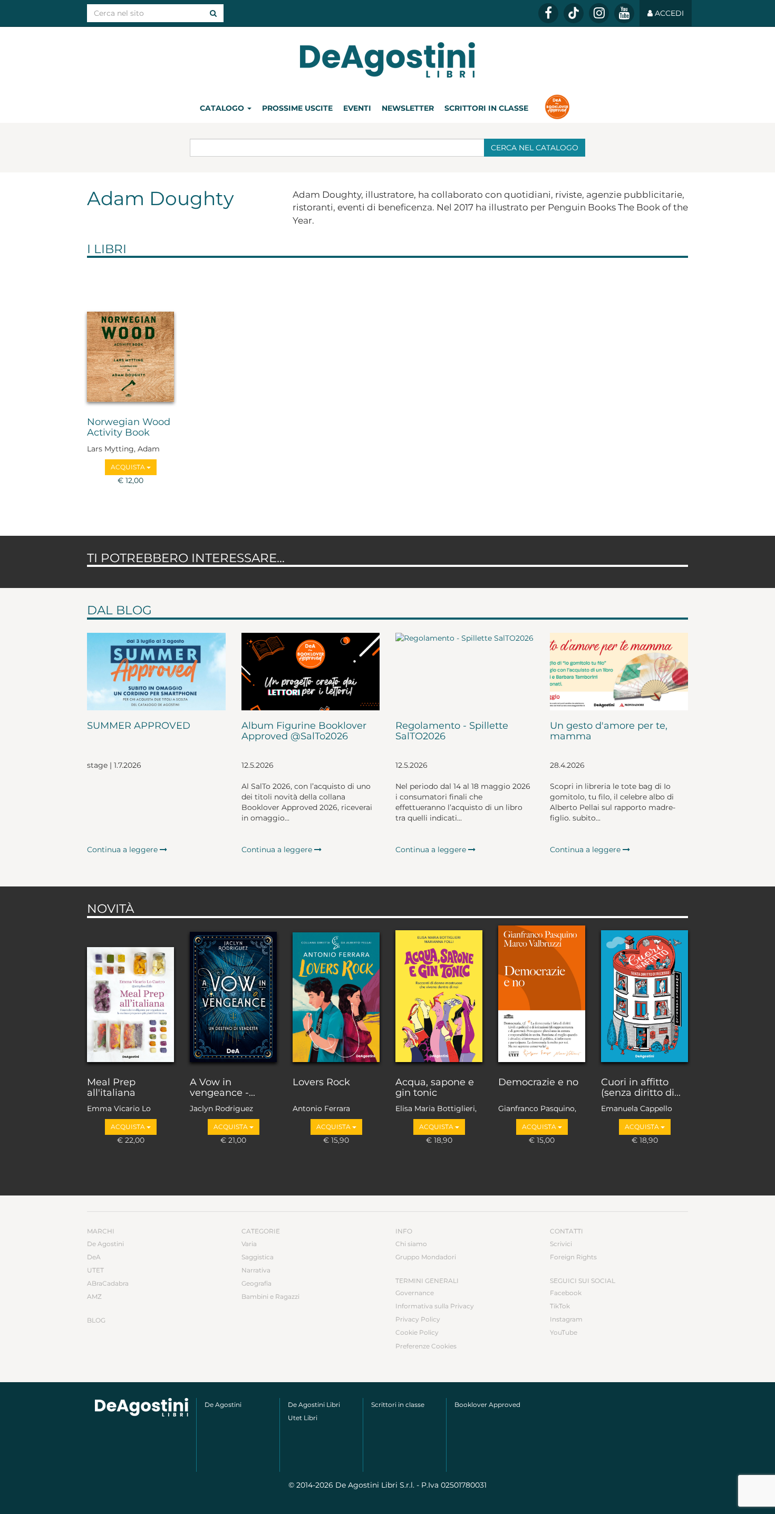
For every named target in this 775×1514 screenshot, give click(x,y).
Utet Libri (302, 1418)
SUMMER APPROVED (138, 726)
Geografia (256, 1283)
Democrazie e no (538, 1082)
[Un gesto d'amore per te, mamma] (619, 672)
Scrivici (561, 1244)
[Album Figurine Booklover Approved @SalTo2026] (310, 672)
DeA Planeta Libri (387, 60)
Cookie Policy (417, 1332)
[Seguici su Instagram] (599, 13)
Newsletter (408, 108)
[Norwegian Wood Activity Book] (130, 335)
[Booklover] (557, 108)
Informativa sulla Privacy (434, 1306)
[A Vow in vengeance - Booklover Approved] (233, 995)
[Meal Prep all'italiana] (130, 995)
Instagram (566, 1319)
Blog (96, 1320)
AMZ (94, 1296)
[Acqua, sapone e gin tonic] (438, 995)
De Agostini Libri (314, 1405)
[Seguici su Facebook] (548, 13)
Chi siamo (411, 1244)
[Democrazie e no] (541, 995)
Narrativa (255, 1270)
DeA (94, 1257)
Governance (414, 1293)
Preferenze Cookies (426, 1346)
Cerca (534, 147)
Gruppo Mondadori (425, 1257)
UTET (95, 1270)
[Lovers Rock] (336, 995)
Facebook (566, 1293)
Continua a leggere (123, 849)
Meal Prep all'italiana (111, 1087)
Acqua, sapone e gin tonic (434, 1087)
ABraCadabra (108, 1283)
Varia (249, 1244)
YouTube (563, 1332)
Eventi (357, 108)
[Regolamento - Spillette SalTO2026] (464, 672)
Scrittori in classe (486, 108)
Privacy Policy (417, 1319)
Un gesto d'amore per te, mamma (608, 731)
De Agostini (105, 1244)
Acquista (129, 467)
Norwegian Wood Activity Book (128, 427)
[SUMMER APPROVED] (156, 672)
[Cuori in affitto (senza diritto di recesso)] (644, 995)
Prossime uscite (297, 108)
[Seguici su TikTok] (574, 13)
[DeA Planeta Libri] (141, 1407)
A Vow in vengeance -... (222, 1087)
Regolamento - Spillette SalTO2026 (451, 731)
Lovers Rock (321, 1082)
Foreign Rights (573, 1257)
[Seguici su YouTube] (624, 13)
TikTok (560, 1306)
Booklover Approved (487, 1405)
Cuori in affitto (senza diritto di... (641, 1087)
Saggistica (257, 1257)
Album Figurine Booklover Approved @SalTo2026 (303, 731)
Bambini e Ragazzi (270, 1296)
